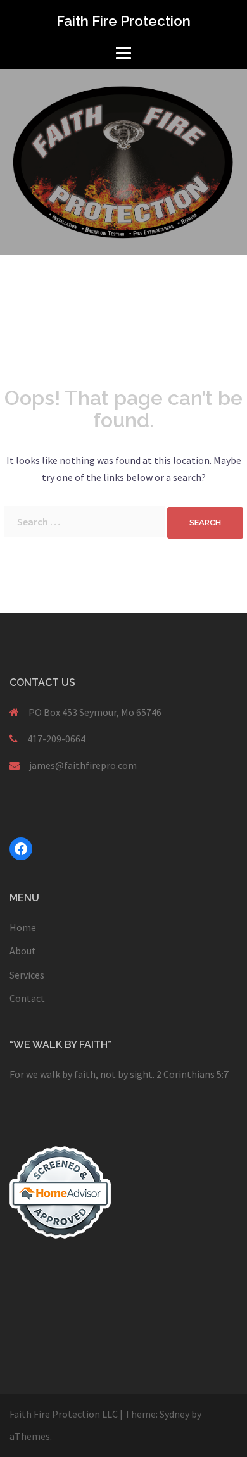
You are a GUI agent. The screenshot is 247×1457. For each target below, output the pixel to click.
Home (23, 927)
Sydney (174, 1414)
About (23, 950)
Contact (27, 998)
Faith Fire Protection (123, 21)
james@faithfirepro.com (83, 765)
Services (27, 974)
